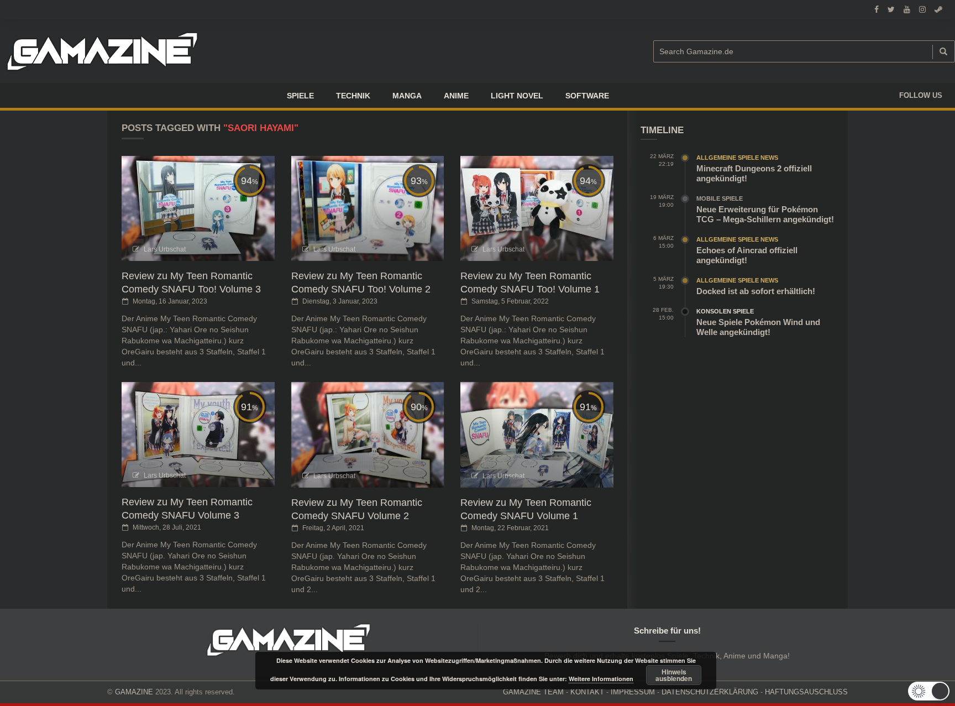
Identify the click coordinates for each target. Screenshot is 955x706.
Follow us (920, 95)
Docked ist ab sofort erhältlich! (755, 291)
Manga (407, 95)
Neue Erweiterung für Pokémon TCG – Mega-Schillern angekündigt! (765, 214)
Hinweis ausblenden (673, 675)
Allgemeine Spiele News (737, 157)
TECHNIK (353, 95)
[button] (928, 691)
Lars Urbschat (165, 249)
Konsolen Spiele (725, 311)
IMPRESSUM (633, 692)
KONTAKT (587, 692)
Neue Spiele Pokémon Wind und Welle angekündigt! (758, 327)
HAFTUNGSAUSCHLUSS (806, 692)
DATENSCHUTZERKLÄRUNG (710, 692)
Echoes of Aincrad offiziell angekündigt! (746, 255)
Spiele (300, 95)
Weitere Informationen (601, 678)
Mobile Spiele (719, 198)
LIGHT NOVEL (517, 95)
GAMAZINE (134, 692)
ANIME (456, 95)
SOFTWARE (587, 95)
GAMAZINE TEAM (533, 692)
